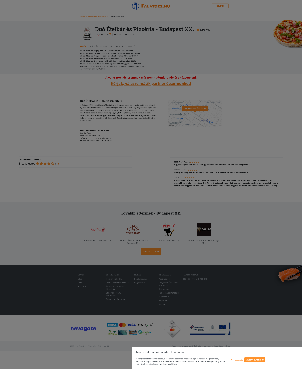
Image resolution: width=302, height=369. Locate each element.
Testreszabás (237, 360)
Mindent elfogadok (255, 360)
